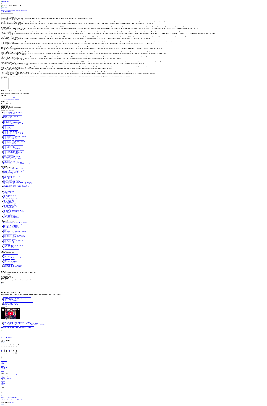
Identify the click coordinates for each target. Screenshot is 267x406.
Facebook (3, 381)
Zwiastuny (3, 368)
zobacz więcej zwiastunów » (7, 327)
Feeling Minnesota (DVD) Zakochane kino (12, 122)
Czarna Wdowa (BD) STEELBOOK (11, 176)
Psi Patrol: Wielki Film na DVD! (10, 304)
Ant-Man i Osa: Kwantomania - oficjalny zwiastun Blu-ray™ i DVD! (18, 326)
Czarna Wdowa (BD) (8, 173)
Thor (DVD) (6, 196)
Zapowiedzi (15, 10)
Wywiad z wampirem (8, 264)
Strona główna (4, 361)
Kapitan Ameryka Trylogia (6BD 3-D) (11, 227)
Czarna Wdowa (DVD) (8, 177)
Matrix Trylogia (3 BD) (8, 146)
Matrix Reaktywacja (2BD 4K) (10, 137)
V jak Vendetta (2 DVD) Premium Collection (13, 214)
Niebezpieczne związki (8, 155)
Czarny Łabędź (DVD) (8, 191)
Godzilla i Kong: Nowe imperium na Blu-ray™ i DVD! (15, 298)
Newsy (19, 10)
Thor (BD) (5, 193)
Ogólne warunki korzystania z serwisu (19, 399)
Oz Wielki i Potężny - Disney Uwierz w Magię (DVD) (15, 185)
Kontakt (2, 371)
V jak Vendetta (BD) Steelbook (10, 216)
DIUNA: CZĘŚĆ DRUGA (9, 299)
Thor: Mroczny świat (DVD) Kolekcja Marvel (13, 211)
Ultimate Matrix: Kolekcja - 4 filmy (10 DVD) (13, 162)
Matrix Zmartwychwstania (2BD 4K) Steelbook (13, 150)
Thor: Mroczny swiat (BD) (9, 207)
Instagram (3, 383)
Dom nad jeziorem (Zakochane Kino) (11, 120)
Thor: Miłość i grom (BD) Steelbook (11, 203)
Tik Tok (2, 384)
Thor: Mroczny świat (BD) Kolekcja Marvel (13, 210)
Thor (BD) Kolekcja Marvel (9, 195)
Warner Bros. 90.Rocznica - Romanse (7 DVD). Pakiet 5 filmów (17, 163)
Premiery (10, 10)
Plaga (4, 255)
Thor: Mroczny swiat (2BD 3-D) (10, 206)
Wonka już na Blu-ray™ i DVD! (10, 300)
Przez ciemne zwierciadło (9, 157)
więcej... (5, 118)
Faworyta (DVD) (7, 178)
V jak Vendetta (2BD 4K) (9, 215)
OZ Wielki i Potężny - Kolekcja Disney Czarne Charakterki (16, 186)
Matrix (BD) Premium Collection (10, 130)
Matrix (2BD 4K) (7, 127)
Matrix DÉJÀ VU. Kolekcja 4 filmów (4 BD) (13, 132)
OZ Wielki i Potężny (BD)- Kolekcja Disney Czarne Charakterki (17, 182)
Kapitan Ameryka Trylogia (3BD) (10, 225)
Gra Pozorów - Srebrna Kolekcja (10, 254)
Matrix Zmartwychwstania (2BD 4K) (11, 148)
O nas (6, 10)
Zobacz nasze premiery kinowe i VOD (9, 374)
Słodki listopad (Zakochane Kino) (10, 161)
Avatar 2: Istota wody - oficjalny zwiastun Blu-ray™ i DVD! (16, 322)
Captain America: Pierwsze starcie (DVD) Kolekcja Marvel (16, 224)
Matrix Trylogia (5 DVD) (9, 147)
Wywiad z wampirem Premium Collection (12, 266)
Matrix (4, 126)
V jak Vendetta (6, 212)
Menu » (2, 8)
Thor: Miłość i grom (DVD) (9, 205)
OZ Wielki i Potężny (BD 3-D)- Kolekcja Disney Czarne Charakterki (18, 183)
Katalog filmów (24, 10)
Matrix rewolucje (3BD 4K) (9, 143)
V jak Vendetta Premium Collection (11, 99)
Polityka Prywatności (5, 399)
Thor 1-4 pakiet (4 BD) (8, 200)
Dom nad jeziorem (7, 117)
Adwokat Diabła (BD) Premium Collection (12, 112)
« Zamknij (3, 10)
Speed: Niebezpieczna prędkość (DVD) (12, 158)
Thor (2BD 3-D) (7, 192)
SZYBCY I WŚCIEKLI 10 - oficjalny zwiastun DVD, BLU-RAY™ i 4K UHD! (21, 323)
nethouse (12, 402)
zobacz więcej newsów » (6, 306)
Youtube (2, 382)
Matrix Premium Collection (9, 135)
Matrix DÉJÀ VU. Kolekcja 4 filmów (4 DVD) (13, 133)
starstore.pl (3, 377)
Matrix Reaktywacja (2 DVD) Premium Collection (14, 136)
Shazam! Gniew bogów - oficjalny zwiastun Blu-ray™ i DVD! (17, 327)
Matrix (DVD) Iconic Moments (10, 131)
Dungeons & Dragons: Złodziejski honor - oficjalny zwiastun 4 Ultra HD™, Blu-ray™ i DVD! (24, 324)
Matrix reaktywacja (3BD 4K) (10, 138)
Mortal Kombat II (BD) (6, 337)
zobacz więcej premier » (6, 355)
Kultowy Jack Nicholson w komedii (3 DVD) (13, 123)
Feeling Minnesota (7, 121)
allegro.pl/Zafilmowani (6, 378)
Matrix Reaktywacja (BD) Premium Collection (13, 140)
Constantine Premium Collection (10, 97)
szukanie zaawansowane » (6, 11)
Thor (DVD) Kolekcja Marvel (10, 198)
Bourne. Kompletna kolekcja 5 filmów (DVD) (13, 170)
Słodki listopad (6, 160)
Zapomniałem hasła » (12, 397)
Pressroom (3, 369)
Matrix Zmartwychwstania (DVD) (10, 153)
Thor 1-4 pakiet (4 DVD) (8, 201)
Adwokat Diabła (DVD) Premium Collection (13, 113)
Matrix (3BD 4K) (7, 128)
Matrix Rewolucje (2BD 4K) (9, 142)
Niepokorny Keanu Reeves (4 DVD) (11, 156)
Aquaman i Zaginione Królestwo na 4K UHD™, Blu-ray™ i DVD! (18, 302)
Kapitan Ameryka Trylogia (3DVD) (11, 226)
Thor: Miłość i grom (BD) (9, 202)
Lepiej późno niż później (8, 125)
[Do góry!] (5, 1)
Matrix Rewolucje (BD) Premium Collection (13, 145)
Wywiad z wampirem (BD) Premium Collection (13, 265)
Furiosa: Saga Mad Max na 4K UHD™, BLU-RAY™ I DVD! (17, 297)
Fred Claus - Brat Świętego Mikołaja (11, 180)
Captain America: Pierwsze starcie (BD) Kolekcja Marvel (16, 222)
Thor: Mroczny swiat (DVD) (9, 209)
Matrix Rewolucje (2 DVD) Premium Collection (14, 141)
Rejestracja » (3, 397)
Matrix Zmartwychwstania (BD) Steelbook (12, 152)
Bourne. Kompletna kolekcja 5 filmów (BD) (13, 168)
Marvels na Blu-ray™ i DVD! (10, 303)
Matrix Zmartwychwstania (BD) (10, 151)
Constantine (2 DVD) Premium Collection (12, 115)
